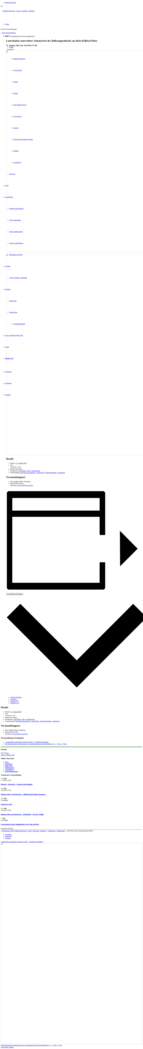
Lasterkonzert (35, 471)
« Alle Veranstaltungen (8, 33)
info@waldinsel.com (8, 755)
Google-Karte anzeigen (25, 485)
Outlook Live (14, 703)
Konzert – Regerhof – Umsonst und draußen (16, 784)
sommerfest (61, 473)
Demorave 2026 (6, 804)
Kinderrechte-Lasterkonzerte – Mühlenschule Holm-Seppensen (23, 794)
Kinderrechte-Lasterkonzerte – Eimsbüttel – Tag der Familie (22, 814)
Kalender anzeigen (7, 828)
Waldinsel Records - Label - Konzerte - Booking (30, 831)
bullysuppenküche (29, 473)
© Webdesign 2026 (7, 831)
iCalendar (13, 699)
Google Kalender (16, 697)
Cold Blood (22, 471)
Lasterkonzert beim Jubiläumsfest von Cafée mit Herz (20, 824)
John (28, 471)
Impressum (51, 831)
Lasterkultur (40, 473)
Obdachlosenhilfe (51, 473)
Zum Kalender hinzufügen (14, 594)
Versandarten (9, 769)
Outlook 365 (14, 701)
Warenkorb (8, 764)
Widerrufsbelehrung (11, 771)
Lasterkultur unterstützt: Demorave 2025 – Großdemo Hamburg (26, 742)
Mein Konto (9, 766)
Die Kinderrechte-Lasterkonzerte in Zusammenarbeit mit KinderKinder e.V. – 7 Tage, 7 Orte (36, 744)
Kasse (7, 762)
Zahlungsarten (9, 768)
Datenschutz (61, 831)
